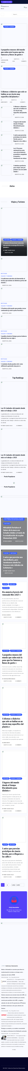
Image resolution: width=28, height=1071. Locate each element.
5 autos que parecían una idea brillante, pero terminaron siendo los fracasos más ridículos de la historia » (13, 562)
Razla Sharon (8, 541)
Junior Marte (4, 102)
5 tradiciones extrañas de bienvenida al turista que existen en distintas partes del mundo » (13, 280)
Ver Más (14, 1049)
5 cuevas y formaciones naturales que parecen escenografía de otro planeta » (13, 245)
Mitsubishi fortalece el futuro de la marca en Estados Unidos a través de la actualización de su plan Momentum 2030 (14, 532)
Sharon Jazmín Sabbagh (4, 61)
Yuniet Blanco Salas (10, 250)
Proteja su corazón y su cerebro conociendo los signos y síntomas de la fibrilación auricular (14, 1030)
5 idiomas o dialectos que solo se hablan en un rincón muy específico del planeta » (14, 94)
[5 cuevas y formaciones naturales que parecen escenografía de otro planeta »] (14, 231)
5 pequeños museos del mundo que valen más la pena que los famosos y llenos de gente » (13, 52)
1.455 (18, 885)
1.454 (13, 885)
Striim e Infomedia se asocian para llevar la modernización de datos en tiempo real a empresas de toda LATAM (12, 972)
